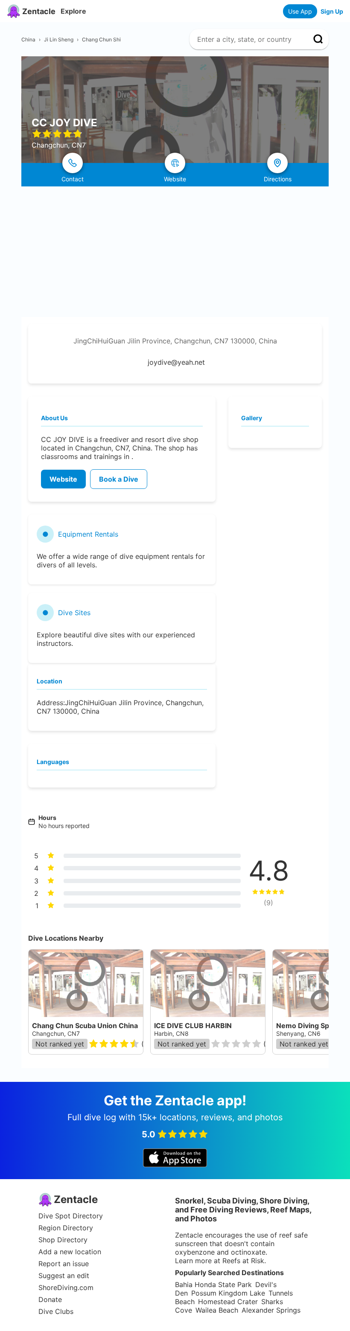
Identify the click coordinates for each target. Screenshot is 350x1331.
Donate (50, 1299)
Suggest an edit (63, 1275)
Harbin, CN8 (171, 1033)
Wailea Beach (216, 1310)
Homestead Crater (228, 1301)
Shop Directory (63, 1239)
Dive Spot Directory (70, 1216)
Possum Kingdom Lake (228, 1293)
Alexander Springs (271, 1310)
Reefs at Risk (243, 1260)
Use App (300, 11)
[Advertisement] (175, 250)
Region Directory (65, 1227)
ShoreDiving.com (65, 1287)
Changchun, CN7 (56, 1033)
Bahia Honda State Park (213, 1284)
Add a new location (69, 1251)
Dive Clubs (55, 1311)
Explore (73, 11)
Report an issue (63, 1263)
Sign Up (332, 11)
